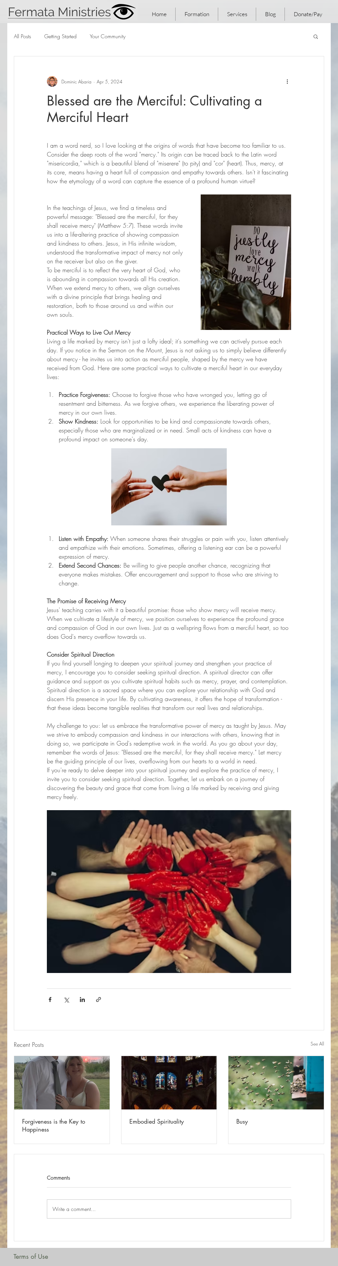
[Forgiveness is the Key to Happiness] (62, 1082)
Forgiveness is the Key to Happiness (53, 1125)
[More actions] (287, 81)
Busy (242, 1121)
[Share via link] (98, 999)
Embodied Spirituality (156, 1121)
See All (317, 1044)
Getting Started (60, 36)
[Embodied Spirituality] (169, 1082)
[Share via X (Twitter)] (66, 999)
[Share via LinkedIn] (82, 999)
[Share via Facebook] (50, 999)
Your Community (107, 36)
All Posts (22, 36)
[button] (316, 36)
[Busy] (276, 1082)
